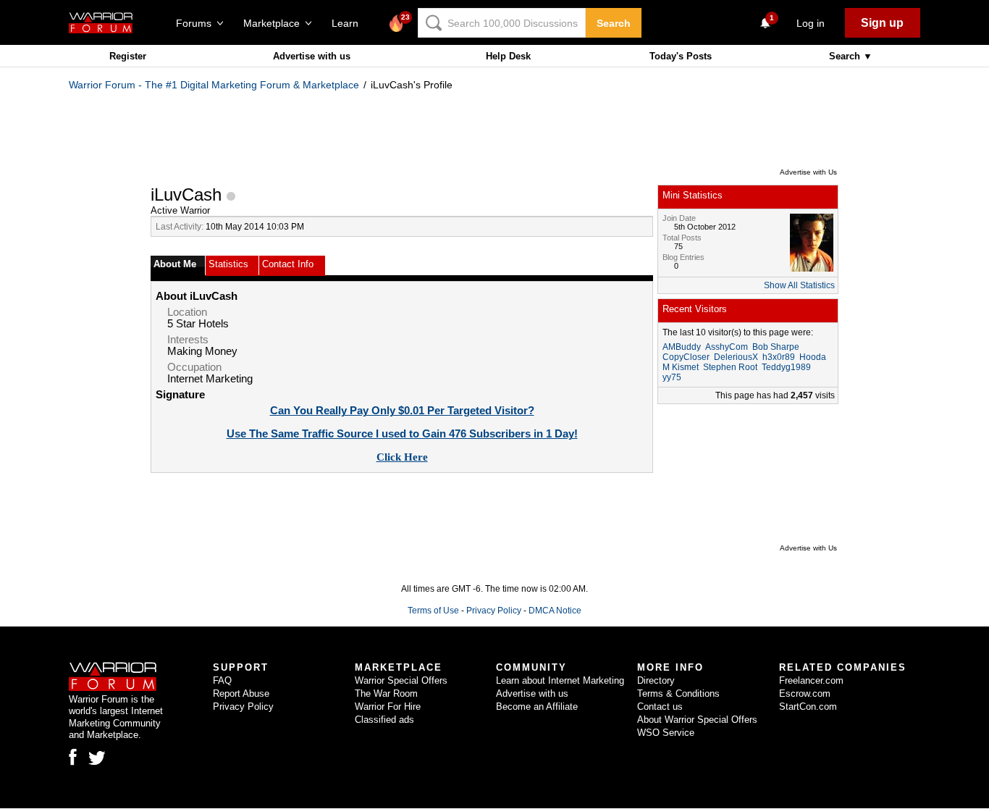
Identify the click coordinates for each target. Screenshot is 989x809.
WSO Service (665, 732)
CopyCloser (686, 357)
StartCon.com (808, 706)
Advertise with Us (808, 172)
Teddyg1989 (786, 367)
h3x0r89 (778, 357)
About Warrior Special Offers (697, 719)
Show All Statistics (799, 285)
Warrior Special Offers (401, 680)
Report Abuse (241, 693)
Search (614, 23)
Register (127, 56)
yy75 (671, 377)
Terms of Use (433, 610)
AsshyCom (726, 347)
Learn (349, 23)
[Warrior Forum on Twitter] (97, 758)
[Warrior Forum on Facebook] (73, 757)
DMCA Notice (555, 610)
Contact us (660, 706)
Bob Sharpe (775, 347)
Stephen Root (730, 367)
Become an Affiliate (537, 706)
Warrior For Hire (388, 706)
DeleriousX (736, 357)
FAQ (222, 680)
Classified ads (384, 719)
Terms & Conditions (678, 693)
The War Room (386, 693)
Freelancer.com (811, 680)
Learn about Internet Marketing (560, 680)
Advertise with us (311, 56)
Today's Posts (680, 56)
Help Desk (508, 56)
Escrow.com (804, 693)
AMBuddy (681, 347)
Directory (656, 680)
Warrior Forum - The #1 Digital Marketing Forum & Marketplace (214, 85)
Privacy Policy (493, 610)
